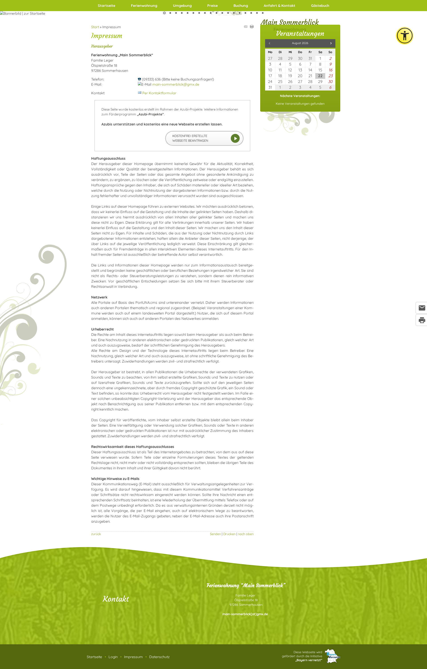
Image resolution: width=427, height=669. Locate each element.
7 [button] (199, 13)
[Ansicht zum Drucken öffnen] (252, 27)
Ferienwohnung (144, 5)
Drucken (229, 534)
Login (113, 657)
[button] (330, 43)
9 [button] (210, 13)
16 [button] (251, 13)
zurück (96, 534)
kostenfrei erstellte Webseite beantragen (190, 138)
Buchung (241, 5)
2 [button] (170, 13)
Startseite (106, 5)
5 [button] (187, 13)
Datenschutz (159, 657)
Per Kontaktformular (159, 93)
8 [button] (204, 13)
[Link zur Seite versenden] (245, 27)
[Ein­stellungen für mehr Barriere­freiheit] (405, 35)
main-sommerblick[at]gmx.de (245, 614)
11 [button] (222, 13)
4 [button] (181, 13)
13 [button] (233, 13)
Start (95, 27)
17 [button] (256, 13)
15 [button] (245, 13)
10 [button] (216, 13)
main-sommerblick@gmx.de (175, 84)
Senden (215, 534)
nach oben (246, 534)
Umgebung (182, 5)
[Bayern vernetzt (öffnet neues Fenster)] (311, 662)
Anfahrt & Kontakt (279, 5)
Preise (212, 5)
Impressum (133, 657)
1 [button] (164, 13)
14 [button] (239, 13)
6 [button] (193, 13)
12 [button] (228, 13)
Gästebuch (320, 5)
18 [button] (262, 13)
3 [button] (175, 13)
